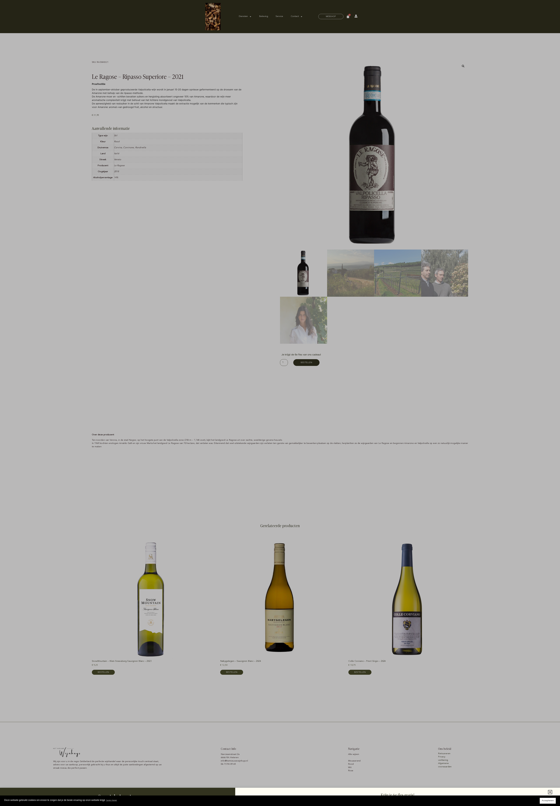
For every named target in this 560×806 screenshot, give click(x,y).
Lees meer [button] (111, 800)
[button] (550, 792)
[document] (280, 403)
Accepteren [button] (548, 801)
